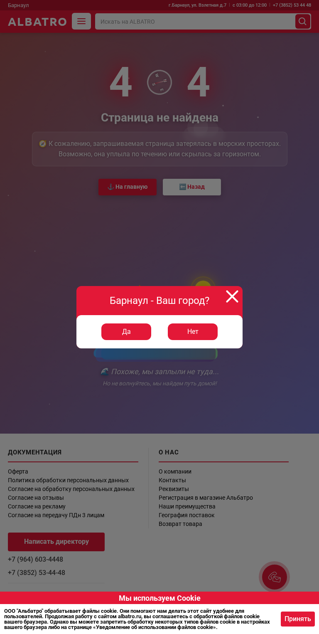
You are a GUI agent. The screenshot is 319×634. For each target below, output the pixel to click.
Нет (193, 332)
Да (126, 332)
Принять (298, 619)
